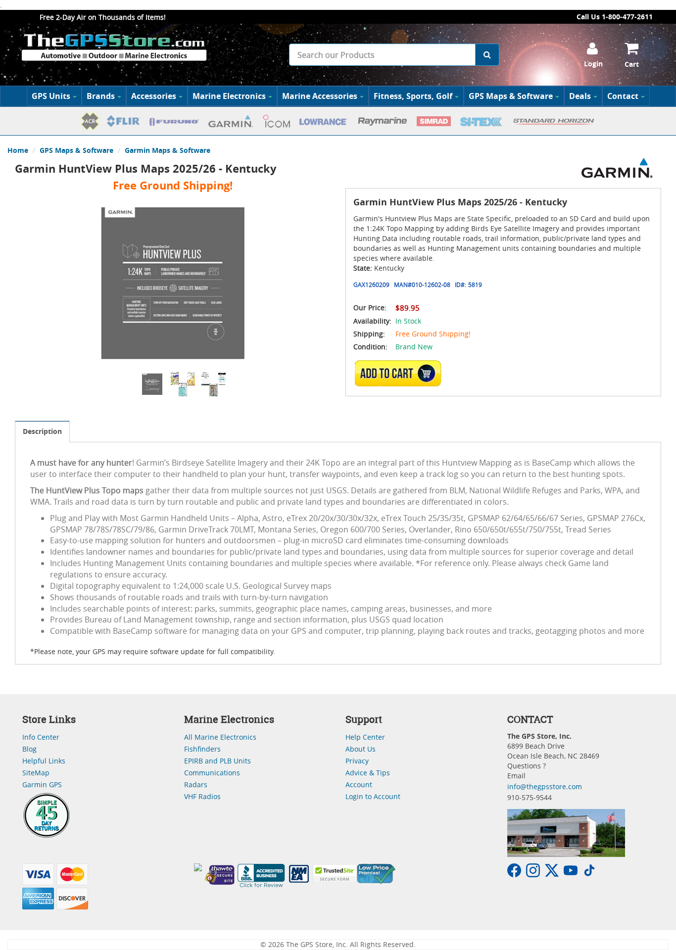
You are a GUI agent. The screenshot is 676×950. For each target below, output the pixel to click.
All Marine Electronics (220, 737)
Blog (29, 749)
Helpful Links (43, 760)
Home (17, 150)
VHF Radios (202, 796)
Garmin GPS (42, 784)
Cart (632, 64)
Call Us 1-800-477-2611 (615, 16)
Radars (195, 784)
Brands (101, 96)
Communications (212, 772)
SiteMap (35, 772)
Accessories (153, 96)
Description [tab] (42, 431)
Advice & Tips (367, 772)
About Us (360, 749)
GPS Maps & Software (511, 96)
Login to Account (372, 796)
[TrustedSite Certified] (334, 873)
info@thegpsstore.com (544, 786)
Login (593, 63)
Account (358, 784)
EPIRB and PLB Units (217, 760)
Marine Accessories (319, 96)
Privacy (357, 760)
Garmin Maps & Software (167, 150)
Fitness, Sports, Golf (413, 96)
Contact (622, 96)
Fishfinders (202, 749)
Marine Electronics (229, 96)
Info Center (40, 737)
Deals (580, 96)
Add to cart (401, 373)
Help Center (365, 737)
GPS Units (51, 96)
